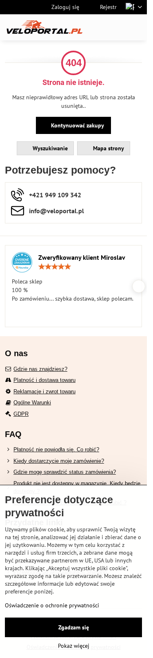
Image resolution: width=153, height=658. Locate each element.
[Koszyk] (117, 27)
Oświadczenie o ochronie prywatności (52, 605)
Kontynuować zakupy (76, 125)
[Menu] (137, 27)
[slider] (54, 266)
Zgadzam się (73, 627)
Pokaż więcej (73, 645)
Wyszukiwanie (49, 148)
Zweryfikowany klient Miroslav (81, 257)
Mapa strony (107, 148)
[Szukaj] (98, 27)
